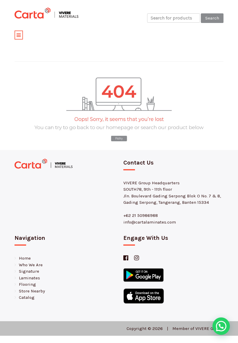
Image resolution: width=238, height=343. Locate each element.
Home (25, 258)
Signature (29, 271)
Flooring (27, 284)
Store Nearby (32, 291)
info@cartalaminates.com (149, 222)
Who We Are (31, 264)
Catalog (27, 297)
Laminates (29, 278)
